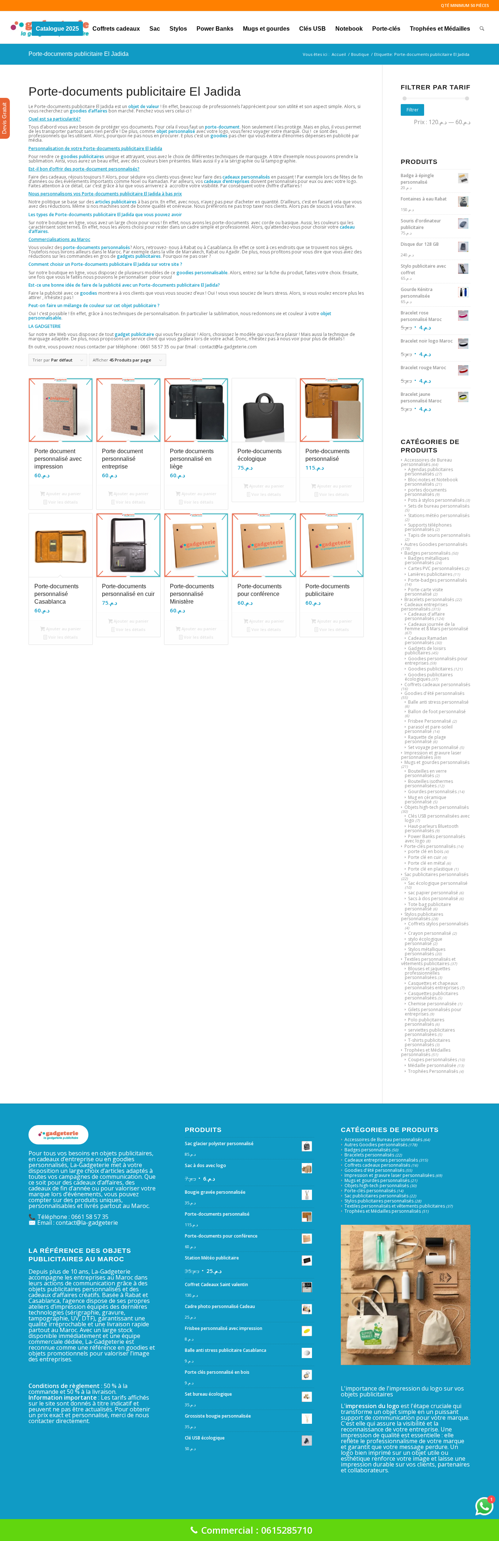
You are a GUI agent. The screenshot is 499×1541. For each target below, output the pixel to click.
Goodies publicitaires (430, 669)
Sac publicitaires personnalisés (436, 874)
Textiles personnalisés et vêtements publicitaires (428, 961)
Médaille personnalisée (432, 1065)
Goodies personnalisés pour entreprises (436, 660)
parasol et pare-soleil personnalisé (429, 729)
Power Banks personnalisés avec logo (435, 838)
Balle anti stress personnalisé (438, 702)
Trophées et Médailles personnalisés (425, 1052)
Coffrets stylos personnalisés (438, 924)
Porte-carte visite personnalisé (424, 591)
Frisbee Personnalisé (429, 721)
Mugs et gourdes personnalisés (436, 762)
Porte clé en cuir (424, 857)
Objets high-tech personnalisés (436, 807)
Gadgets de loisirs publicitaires (425, 650)
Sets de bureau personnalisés (438, 506)
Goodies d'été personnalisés (434, 693)
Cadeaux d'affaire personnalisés (425, 616)
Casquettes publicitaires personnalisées (431, 995)
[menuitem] (57, 27)
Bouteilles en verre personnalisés (426, 773)
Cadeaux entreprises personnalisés (424, 606)
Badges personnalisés (427, 553)
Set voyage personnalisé (433, 747)
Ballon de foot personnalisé (437, 711)
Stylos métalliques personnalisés (425, 951)
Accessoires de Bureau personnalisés (426, 462)
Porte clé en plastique (430, 869)
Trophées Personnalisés (433, 1071)
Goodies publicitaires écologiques (429, 677)
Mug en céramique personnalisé (425, 799)
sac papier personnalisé (433, 893)
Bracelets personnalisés (429, 599)
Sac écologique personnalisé (438, 883)
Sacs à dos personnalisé (433, 898)
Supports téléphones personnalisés (428, 527)
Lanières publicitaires (430, 574)
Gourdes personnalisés (432, 791)
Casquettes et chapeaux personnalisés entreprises (432, 985)
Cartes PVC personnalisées (436, 568)
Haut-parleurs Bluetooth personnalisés (431, 828)
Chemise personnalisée (432, 1004)
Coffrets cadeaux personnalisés (437, 684)
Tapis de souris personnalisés (439, 535)
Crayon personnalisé (429, 933)
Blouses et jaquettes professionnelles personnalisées (427, 972)
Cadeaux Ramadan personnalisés (426, 640)
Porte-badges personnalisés (437, 580)
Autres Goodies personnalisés (435, 544)
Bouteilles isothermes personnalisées (429, 783)
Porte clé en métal (426, 863)
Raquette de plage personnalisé (425, 739)
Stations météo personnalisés (438, 515)
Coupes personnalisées (432, 1059)
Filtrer (413, 110)
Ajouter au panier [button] (63, 493)
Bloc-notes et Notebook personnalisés (431, 482)
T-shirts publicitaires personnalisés (427, 1042)
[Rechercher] (482, 27)
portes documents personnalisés (425, 492)
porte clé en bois (425, 851)
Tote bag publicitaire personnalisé (428, 906)
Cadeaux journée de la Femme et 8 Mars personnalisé (436, 626)
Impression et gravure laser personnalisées (431, 755)
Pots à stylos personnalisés (436, 500)
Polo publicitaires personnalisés (424, 1022)
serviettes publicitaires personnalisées (430, 1032)
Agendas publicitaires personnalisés (429, 471)
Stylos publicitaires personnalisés (422, 916)
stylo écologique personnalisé (423, 941)
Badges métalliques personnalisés (427, 560)
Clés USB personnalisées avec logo (437, 818)
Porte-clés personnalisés (430, 846)
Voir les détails (62, 502)
